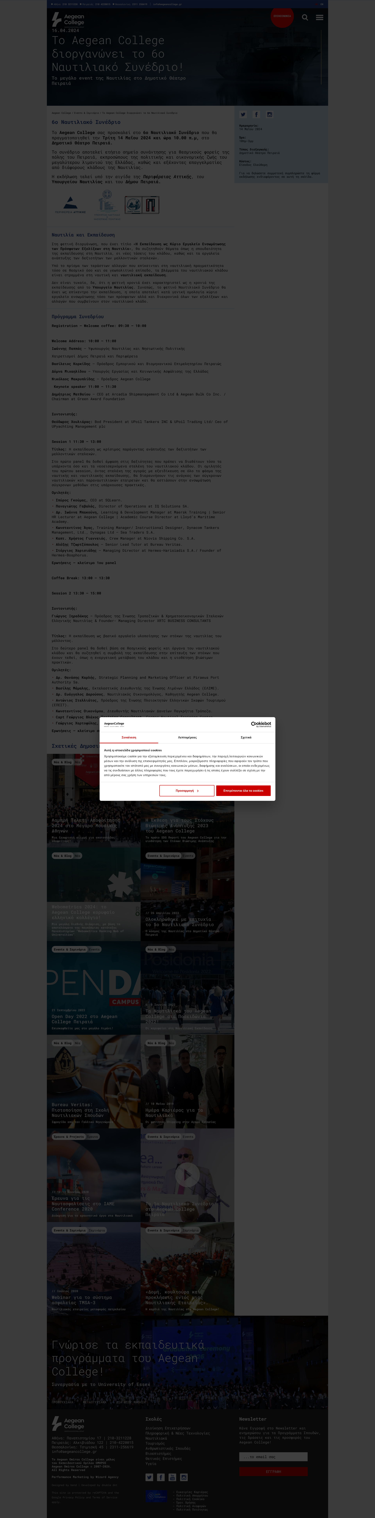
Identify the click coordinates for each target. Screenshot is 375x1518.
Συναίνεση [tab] (129, 737)
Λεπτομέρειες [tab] (187, 737)
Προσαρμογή (185, 790)
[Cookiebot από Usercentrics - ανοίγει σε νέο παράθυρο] (254, 724)
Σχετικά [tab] (246, 737)
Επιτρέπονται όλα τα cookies (243, 790)
